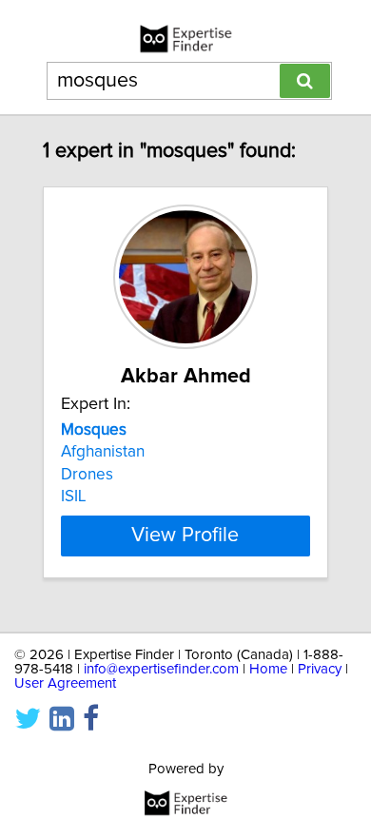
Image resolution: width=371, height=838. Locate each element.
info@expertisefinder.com (161, 669)
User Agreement (65, 683)
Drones (87, 474)
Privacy (320, 669)
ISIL (73, 496)
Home (268, 669)
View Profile (185, 535)
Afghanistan (103, 451)
